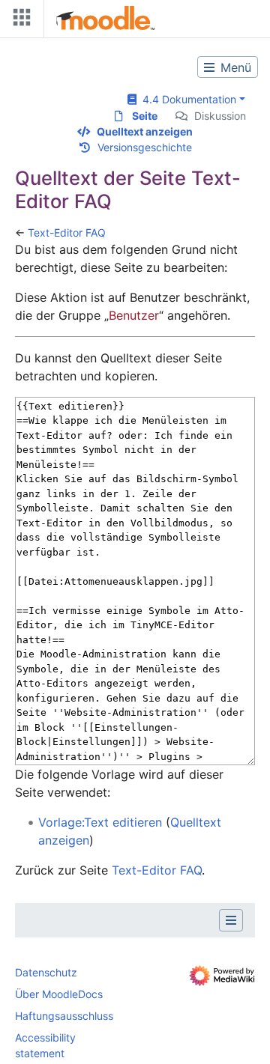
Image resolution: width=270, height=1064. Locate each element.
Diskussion (220, 115)
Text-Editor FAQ (67, 232)
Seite (145, 115)
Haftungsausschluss (64, 1015)
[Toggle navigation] (19, 20)
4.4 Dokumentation (186, 99)
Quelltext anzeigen (145, 131)
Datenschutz (46, 972)
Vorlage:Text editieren (100, 822)
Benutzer (134, 315)
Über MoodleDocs (59, 994)
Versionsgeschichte (145, 147)
